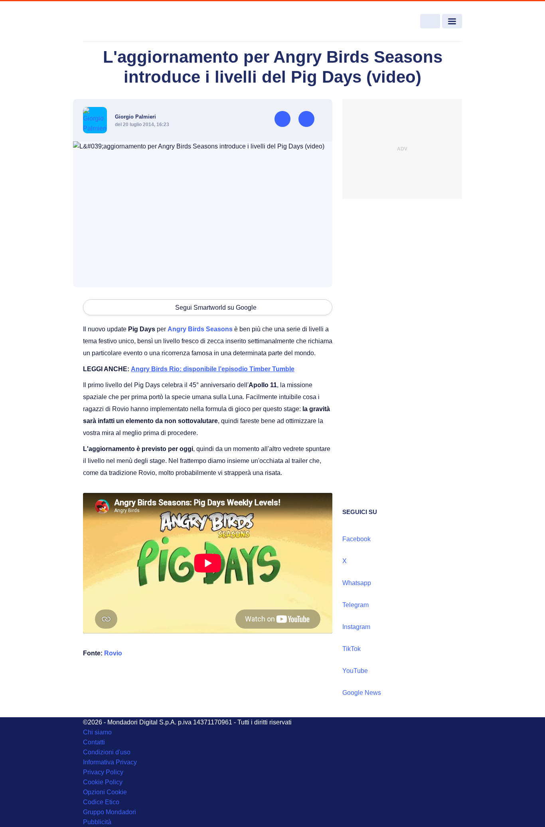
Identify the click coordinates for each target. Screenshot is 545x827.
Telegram (355, 604)
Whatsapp (356, 583)
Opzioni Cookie (105, 792)
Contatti (94, 742)
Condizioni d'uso (106, 752)
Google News (361, 692)
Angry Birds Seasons (200, 329)
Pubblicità (97, 822)
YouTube (355, 670)
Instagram (356, 626)
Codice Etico (101, 802)
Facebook (356, 539)
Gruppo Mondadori (109, 812)
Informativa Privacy (110, 762)
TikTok (351, 648)
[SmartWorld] (121, 22)
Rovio (113, 653)
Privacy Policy (103, 772)
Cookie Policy (102, 782)
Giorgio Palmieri (135, 117)
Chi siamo (97, 732)
